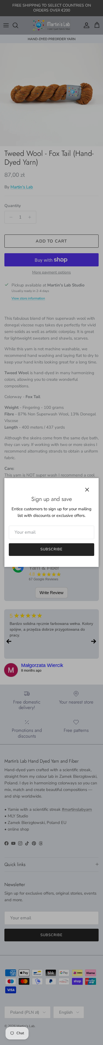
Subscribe (51, 549)
